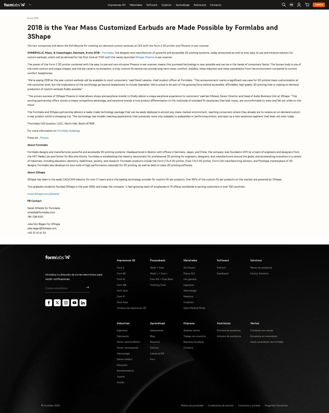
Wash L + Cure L (159, 273)
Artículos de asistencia (229, 336)
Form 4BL (122, 284)
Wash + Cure (157, 267)
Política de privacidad (192, 405)
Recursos (155, 341)
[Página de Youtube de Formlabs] (74, 302)
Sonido (120, 382)
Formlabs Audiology (68, 130)
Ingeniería (189, 284)
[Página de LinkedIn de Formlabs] (83, 302)
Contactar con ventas (261, 330)
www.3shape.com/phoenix (43, 193)
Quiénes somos (192, 330)
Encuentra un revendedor (263, 336)
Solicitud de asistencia (229, 330)
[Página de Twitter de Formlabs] (57, 302)
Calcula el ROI (157, 353)
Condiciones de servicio (221, 405)
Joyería (121, 376)
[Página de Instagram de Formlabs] (65, 302)
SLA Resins (189, 267)
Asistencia (200, 5)
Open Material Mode (194, 307)
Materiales (136, 5)
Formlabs (108, 52)
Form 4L (121, 279)
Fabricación (123, 336)
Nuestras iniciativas (194, 341)
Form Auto (122, 290)
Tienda (319, 5)
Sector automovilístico (128, 341)
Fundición (189, 302)
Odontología (190, 290)
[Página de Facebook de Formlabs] (48, 302)
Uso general (190, 279)
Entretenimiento (125, 370)
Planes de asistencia (261, 267)
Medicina (188, 296)
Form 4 (120, 267)
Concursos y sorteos (249, 405)
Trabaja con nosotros (195, 336)
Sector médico (124, 359)
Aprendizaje (183, 5)
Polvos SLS (189, 273)
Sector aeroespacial (127, 347)
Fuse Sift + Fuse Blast (161, 279)
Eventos (154, 347)
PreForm (221, 267)
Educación (122, 365)
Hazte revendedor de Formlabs (266, 341)
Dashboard (222, 273)
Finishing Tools (158, 284)
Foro (152, 359)
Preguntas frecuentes (276, 405)
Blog (152, 336)
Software (151, 5)
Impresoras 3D (116, 5)
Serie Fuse (122, 302)
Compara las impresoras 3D (131, 307)
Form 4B (121, 273)
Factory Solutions (259, 273)
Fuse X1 (121, 296)
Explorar (167, 5)
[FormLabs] (14, 4)
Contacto (215, 5)
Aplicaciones (156, 330)
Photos (44, 137)
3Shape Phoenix (144, 57)
